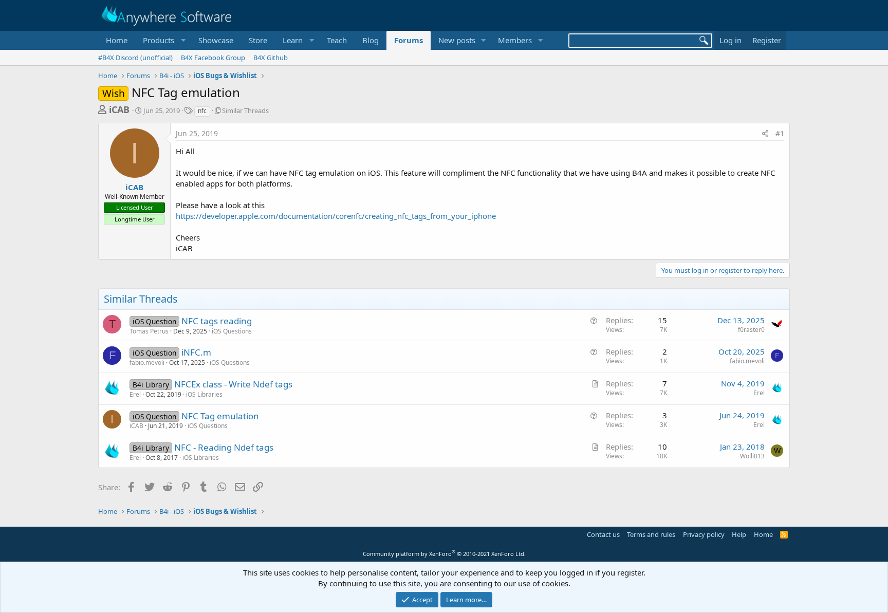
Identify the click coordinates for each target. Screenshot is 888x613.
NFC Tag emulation (220, 416)
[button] (163, 40)
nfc (202, 110)
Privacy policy (704, 534)
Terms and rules (651, 534)
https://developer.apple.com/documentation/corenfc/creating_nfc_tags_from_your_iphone (336, 216)
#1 (779, 133)
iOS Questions (232, 331)
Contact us (603, 534)
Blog (370, 40)
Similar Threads (245, 110)
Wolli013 (752, 456)
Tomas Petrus (149, 331)
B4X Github (270, 57)
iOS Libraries (204, 394)
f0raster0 (751, 329)
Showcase (215, 40)
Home (116, 40)
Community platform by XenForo (444, 554)
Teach (337, 40)
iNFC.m (196, 352)
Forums (408, 40)
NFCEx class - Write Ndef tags (233, 384)
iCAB (119, 109)
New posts (456, 40)
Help (739, 534)
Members (515, 40)
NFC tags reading (216, 321)
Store (258, 40)
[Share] (765, 133)
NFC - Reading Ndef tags (223, 447)
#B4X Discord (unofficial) (135, 57)
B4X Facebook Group (213, 57)
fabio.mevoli (147, 362)
